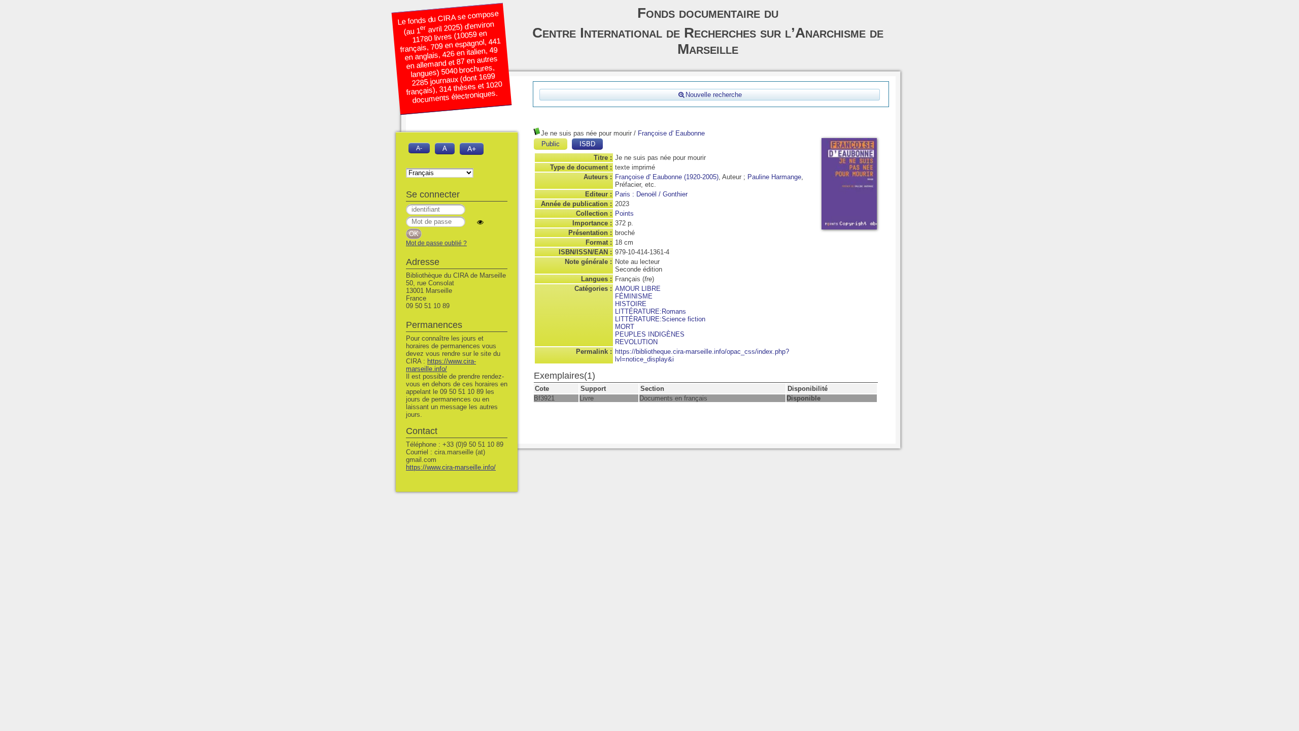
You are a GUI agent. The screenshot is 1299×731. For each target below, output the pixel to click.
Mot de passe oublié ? (436, 243)
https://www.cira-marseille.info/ (441, 365)
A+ (471, 149)
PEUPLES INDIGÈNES (650, 334)
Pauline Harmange (774, 177)
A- (419, 148)
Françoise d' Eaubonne (671, 133)
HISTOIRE (630, 304)
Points (624, 213)
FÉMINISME (634, 296)
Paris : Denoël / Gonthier (651, 194)
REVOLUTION (636, 342)
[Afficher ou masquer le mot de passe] (480, 222)
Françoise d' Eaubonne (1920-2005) (667, 177)
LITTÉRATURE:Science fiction (660, 319)
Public (550, 144)
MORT (624, 326)
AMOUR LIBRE (638, 288)
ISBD (587, 144)
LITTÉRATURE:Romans (650, 311)
